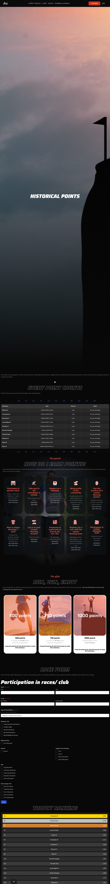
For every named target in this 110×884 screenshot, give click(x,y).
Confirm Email (59, 701)
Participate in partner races (13, 489)
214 (49, 401)
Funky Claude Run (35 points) (12, 724)
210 (19, 401)
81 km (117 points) (8, 795)
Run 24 (6, 751)
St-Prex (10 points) (9, 778)
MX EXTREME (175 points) (11, 735)
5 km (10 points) (8, 743)
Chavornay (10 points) (9, 773)
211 (26, 401)
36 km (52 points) (63, 757)
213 (41, 401)
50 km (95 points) (63, 759)
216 (64, 401)
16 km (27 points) (8, 786)
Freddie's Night (8, 727)
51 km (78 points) (8, 792)
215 (56, 401)
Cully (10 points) (8, 767)
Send (3, 802)
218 (79, 401)
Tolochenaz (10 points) (10, 770)
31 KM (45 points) (8, 789)
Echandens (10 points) (9, 776)
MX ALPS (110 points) (9, 732)
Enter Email (4, 701)
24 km (60, 754)
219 (87, 401)
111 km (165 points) (8, 797)
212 (33, 401)
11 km (59, 751)
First (2, 689)
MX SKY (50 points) (9, 730)
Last (57, 689)
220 (94, 401)
